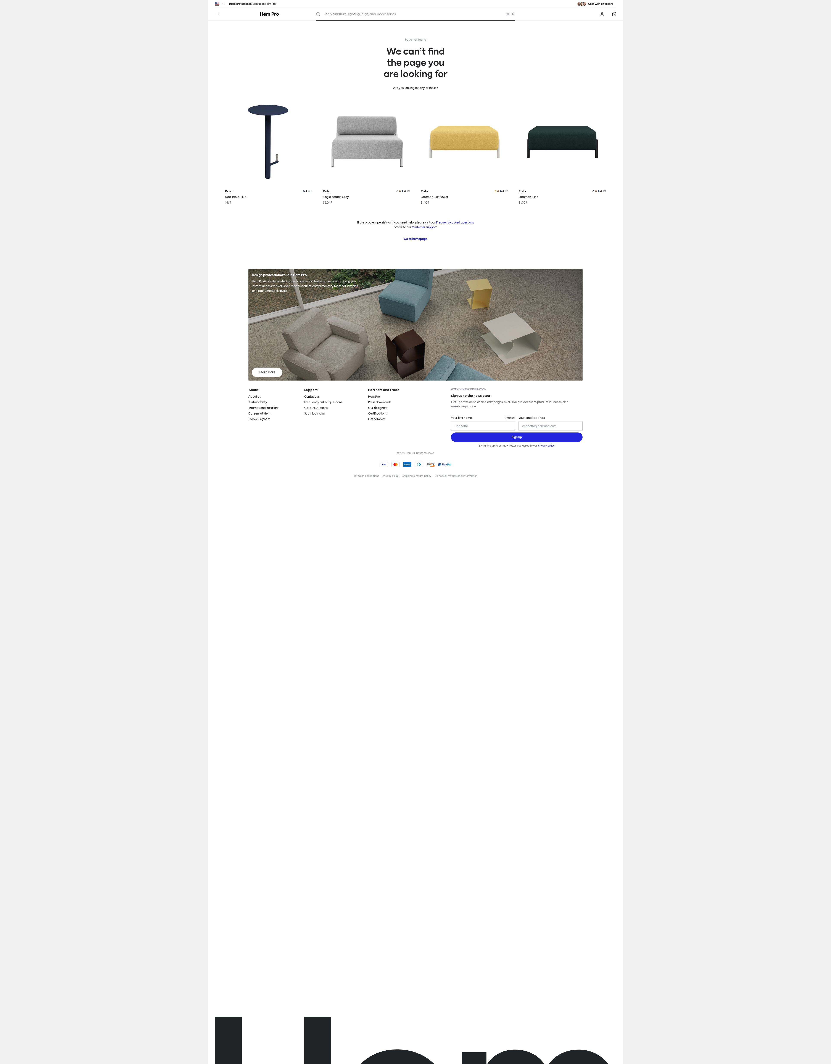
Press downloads (379, 402)
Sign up (257, 3)
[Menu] (217, 14)
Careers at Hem (259, 413)
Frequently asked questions (455, 222)
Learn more (267, 372)
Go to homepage (415, 239)
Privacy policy (546, 445)
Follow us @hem (259, 419)
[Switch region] (220, 4)
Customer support (424, 227)
